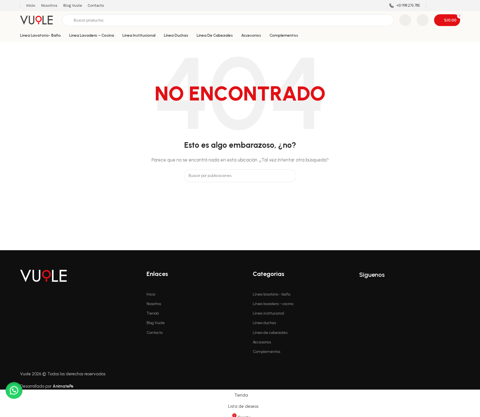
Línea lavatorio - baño (271, 294)
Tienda (153, 313)
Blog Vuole (156, 322)
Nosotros (154, 303)
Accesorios (262, 342)
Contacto (155, 332)
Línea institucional (268, 313)
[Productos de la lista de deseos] (405, 20)
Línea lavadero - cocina (273, 303)
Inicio (151, 294)
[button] (14, 390)
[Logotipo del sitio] (38, 19)
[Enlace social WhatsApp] (456, 5)
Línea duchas (264, 322)
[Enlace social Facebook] (435, 5)
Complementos (266, 351)
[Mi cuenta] (422, 20)
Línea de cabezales (270, 332)
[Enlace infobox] (404, 5)
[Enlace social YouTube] (449, 5)
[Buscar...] (289, 175)
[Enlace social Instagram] (442, 5)
